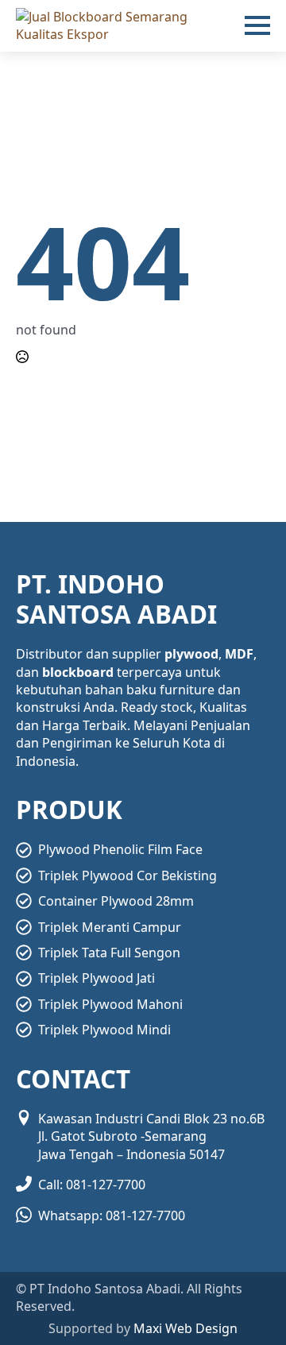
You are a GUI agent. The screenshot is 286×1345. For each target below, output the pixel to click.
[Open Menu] (257, 25)
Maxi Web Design (185, 1328)
